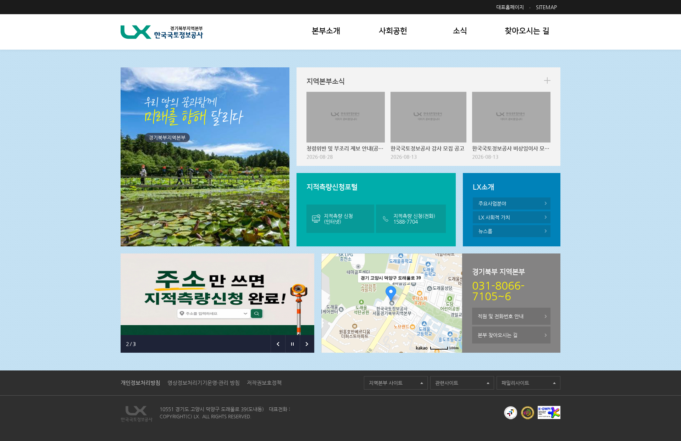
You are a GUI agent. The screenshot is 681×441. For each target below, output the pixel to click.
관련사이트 (446, 383)
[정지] (292, 344)
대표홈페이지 (510, 7)
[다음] (307, 344)
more (547, 80)
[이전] (278, 344)
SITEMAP (546, 7)
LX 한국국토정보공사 (162, 32)
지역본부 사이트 (386, 383)
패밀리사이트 (515, 383)
